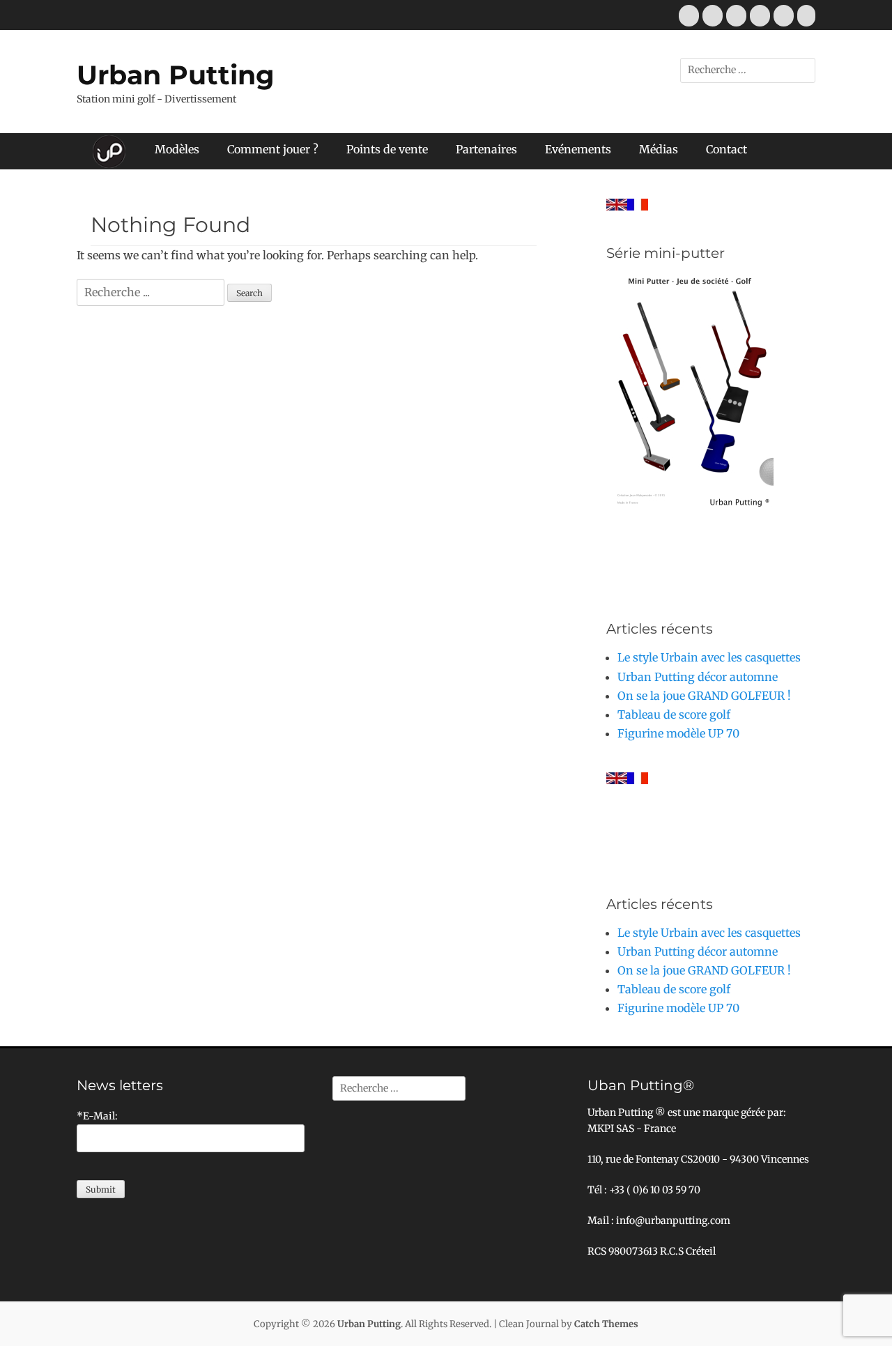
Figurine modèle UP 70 (678, 733)
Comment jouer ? (272, 149)
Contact (726, 149)
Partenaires (486, 149)
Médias (658, 149)
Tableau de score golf (673, 714)
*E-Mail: (97, 1116)
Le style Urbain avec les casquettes (709, 657)
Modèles (177, 149)
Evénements (578, 149)
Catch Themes (606, 1324)
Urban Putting (176, 75)
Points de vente (387, 149)
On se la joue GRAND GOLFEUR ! (704, 696)
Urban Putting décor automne (697, 677)
